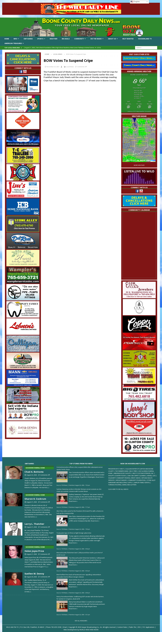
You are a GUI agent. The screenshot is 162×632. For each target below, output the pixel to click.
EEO (139, 627)
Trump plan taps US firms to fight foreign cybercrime (74, 533)
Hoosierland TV (145, 39)
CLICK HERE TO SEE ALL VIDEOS (118, 489)
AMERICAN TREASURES (13, 43)
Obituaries (28, 39)
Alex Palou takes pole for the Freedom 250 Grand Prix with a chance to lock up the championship (80, 512)
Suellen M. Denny (34, 573)
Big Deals (66, 39)
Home (6, 39)
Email (65, 627)
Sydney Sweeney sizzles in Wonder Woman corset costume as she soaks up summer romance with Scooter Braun (79, 490)
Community (79, 39)
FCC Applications (148, 627)
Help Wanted (128, 39)
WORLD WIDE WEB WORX (88, 630)
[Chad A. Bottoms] (13, 477)
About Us (112, 39)
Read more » (100, 477)
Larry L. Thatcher (34, 523)
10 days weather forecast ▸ (139, 111)
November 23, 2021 (53, 67)
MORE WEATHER (139, 165)
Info (15, 39)
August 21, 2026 (32, 502)
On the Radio (96, 39)
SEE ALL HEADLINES (81, 621)
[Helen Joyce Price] (13, 556)
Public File (132, 627)
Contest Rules (122, 627)
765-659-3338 (56, 627)
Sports (40, 39)
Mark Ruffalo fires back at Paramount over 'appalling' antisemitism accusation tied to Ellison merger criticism (79, 576)
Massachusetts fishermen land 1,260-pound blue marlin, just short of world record (79, 554)
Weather (53, 39)
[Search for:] (146, 47)
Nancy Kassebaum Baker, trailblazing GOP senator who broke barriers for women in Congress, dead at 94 (80, 598)
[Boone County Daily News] (81, 27)
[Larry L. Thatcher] (13, 531)
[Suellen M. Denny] (13, 582)
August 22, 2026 (32, 475)
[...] (48, 487)
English (136, 2)
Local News (70, 67)
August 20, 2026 (32, 577)
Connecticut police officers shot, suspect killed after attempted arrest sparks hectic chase (79, 468)
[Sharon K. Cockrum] (13, 505)
